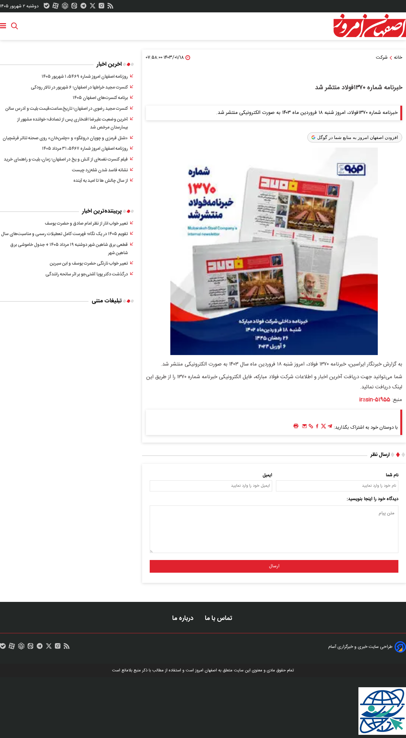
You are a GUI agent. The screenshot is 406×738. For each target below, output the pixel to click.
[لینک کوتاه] (310, 427)
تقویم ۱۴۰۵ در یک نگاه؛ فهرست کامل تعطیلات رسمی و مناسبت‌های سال (64, 234)
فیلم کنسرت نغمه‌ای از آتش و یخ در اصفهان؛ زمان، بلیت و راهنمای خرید (66, 159)
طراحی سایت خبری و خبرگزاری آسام (360, 647)
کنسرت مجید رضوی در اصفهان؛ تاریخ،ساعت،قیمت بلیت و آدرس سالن (66, 109)
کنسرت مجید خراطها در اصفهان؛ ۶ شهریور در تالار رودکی (79, 87)
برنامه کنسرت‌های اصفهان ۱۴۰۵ (100, 98)
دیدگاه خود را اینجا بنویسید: (372, 499)
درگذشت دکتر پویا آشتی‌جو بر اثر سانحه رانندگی (86, 274)
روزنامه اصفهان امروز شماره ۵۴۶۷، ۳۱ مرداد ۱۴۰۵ (85, 149)
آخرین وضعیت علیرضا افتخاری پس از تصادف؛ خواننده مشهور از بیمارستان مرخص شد (72, 124)
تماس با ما (219, 618)
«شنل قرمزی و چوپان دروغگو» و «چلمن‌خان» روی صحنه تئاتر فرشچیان (65, 138)
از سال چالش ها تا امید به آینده (100, 181)
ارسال (274, 566)
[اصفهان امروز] (369, 26)
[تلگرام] (83, 7)
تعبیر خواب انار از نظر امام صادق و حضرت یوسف (86, 223)
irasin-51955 (374, 399)
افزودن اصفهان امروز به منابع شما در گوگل (357, 137)
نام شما (392, 475)
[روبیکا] (65, 7)
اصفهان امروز (206, 670)
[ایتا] (74, 7)
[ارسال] (304, 427)
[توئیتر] (92, 7)
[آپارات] (55, 7)
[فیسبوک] (317, 427)
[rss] (110, 7)
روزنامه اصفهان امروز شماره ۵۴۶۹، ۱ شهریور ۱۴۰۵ (85, 77)
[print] (296, 426)
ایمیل (267, 475)
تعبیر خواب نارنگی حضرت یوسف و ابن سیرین (89, 263)
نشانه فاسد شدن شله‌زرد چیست (100, 170)
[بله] (46, 7)
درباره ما (183, 618)
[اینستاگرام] (101, 7)
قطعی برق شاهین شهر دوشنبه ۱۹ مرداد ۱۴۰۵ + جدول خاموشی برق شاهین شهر (69, 249)
